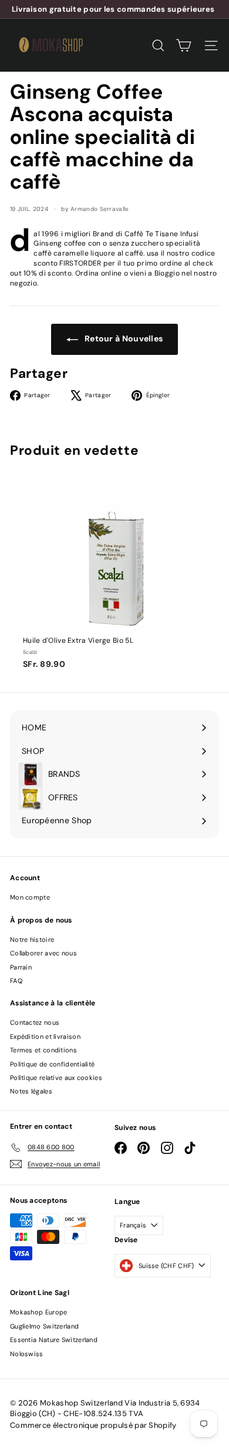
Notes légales (31, 1091)
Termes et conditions (43, 1050)
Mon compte (30, 897)
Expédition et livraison (45, 1036)
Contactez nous (34, 1022)
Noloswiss (26, 1354)
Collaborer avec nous (43, 953)
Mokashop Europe (39, 1312)
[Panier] (183, 45)
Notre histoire (32, 939)
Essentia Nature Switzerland (53, 1340)
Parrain (21, 967)
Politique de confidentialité (52, 1064)
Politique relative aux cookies (56, 1078)
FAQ (16, 981)
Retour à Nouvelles (123, 338)
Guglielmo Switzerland (44, 1326)
